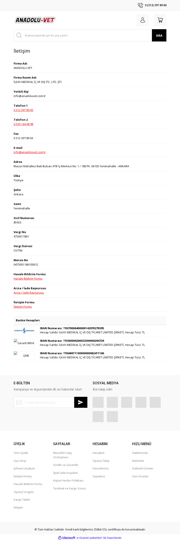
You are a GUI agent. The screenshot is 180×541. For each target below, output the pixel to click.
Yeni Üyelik (21, 453)
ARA (159, 35)
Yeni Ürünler (140, 476)
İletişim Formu (23, 307)
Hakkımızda (140, 453)
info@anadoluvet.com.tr (30, 152)
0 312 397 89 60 (23, 110)
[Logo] (35, 20)
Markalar (138, 461)
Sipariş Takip (101, 461)
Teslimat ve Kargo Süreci (69, 488)
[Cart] (160, 20)
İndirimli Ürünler (142, 468)
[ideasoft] (67, 538)
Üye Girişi (20, 461)
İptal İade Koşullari (65, 473)
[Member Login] (143, 20)
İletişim (18, 507)
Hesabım (98, 453)
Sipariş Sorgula (24, 492)
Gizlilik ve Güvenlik (65, 465)
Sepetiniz (99, 476)
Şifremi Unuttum (24, 468)
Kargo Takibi (22, 499)
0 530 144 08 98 (23, 124)
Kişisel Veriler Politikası (68, 480)
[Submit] (80, 402)
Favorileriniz (101, 468)
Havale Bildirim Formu (28, 278)
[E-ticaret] (89, 538)
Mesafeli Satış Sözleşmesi (62, 455)
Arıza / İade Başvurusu (29, 293)
